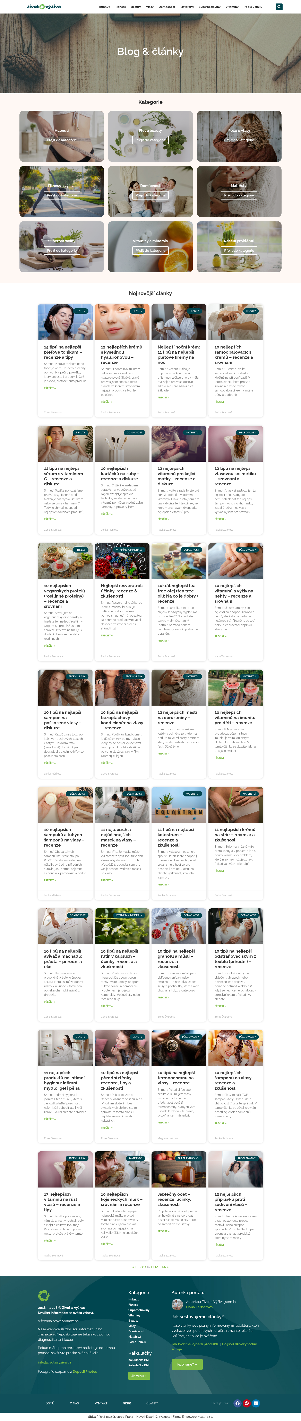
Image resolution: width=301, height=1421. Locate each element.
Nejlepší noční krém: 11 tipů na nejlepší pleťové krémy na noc (179, 354)
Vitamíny (232, 6)
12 (156, 1267)
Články (152, 1403)
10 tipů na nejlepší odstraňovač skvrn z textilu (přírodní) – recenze (235, 958)
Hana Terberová (199, 1307)
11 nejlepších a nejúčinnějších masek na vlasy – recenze (118, 837)
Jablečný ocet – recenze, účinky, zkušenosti (174, 1199)
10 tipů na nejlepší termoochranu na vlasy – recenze (176, 1077)
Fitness (121, 6)
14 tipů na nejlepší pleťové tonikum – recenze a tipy (63, 352)
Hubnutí (105, 6)
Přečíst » (50, 388)
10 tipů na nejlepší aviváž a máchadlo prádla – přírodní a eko (63, 958)
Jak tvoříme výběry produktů (196, 1344)
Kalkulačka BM (138, 1360)
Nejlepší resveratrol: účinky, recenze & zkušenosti (122, 590)
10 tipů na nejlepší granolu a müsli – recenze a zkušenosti (176, 958)
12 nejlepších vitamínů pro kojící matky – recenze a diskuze (177, 476)
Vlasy (150, 6)
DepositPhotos (85, 1371)
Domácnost (167, 6)
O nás (74, 1403)
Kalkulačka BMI (138, 1365)
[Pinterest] (247, 1403)
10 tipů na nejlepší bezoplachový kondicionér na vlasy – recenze (122, 720)
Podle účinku (253, 6)
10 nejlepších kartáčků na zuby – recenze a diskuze (120, 473)
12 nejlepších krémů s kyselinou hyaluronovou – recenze (121, 354)
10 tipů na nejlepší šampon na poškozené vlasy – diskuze (62, 720)
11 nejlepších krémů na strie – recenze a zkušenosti (235, 834)
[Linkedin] (256, 1403)
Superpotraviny (210, 6)
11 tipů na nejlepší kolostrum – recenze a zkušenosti (176, 837)
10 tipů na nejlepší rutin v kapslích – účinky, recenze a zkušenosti (119, 958)
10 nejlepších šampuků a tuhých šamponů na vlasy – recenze (64, 837)
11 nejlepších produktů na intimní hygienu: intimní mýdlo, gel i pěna (64, 1080)
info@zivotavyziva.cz (54, 1362)
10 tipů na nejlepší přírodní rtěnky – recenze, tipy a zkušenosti (119, 1080)
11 (152, 1267)
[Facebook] (237, 1403)
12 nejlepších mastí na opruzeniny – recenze (177, 717)
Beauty (136, 6)
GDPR (127, 1403)
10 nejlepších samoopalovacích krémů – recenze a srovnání (234, 354)
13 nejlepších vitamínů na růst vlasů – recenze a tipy (62, 1202)
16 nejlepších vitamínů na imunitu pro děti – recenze (235, 717)
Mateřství (187, 6)
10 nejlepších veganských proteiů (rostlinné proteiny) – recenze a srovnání (64, 596)
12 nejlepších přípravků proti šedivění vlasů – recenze (231, 1202)
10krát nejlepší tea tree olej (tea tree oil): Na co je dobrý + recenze (178, 593)
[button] (279, 6)
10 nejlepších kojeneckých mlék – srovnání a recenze (122, 1199)
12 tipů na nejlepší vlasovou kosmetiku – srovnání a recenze (235, 476)
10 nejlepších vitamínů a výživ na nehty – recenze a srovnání (234, 593)
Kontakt (101, 1403)
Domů (50, 1403)
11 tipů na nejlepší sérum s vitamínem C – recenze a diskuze (63, 476)
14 (164, 1267)
